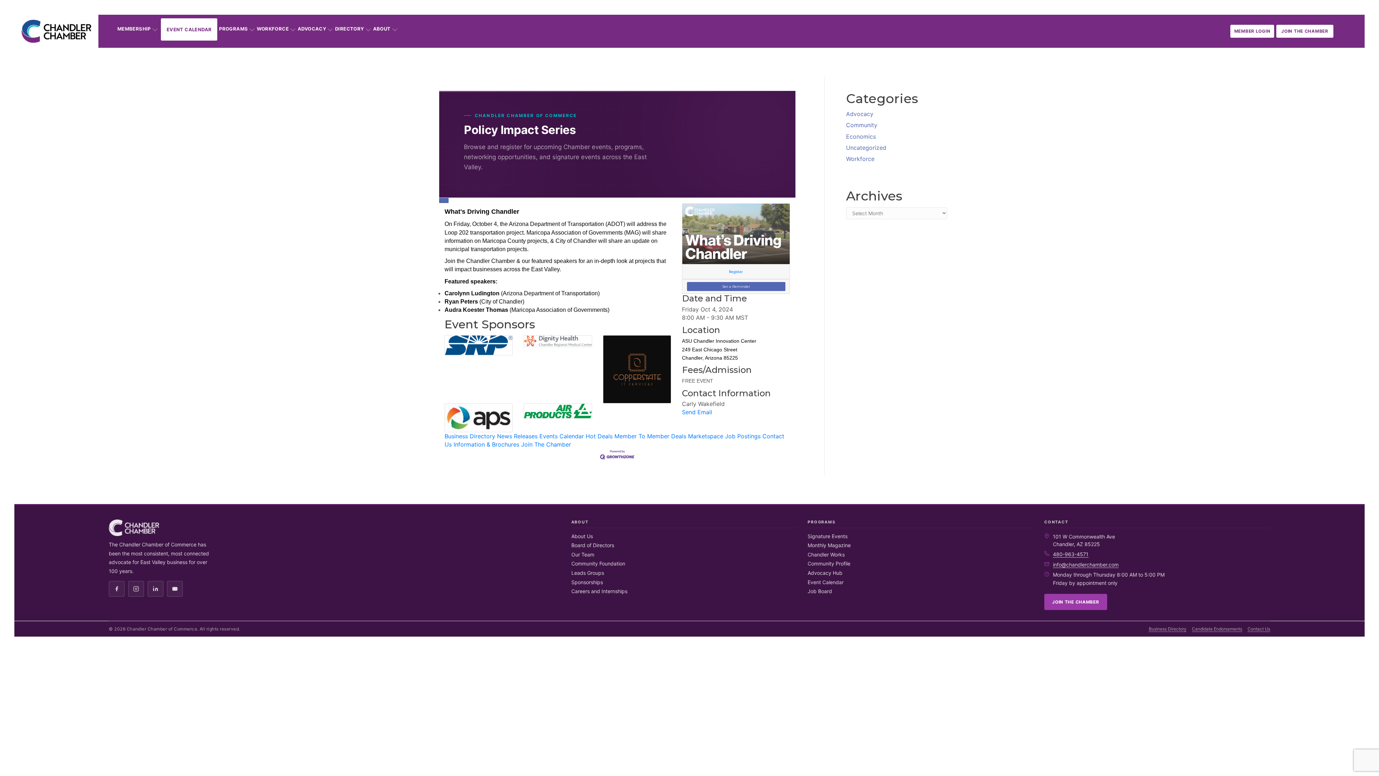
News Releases (517, 436)
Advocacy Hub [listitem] (825, 573)
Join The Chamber (546, 444)
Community (861, 125)
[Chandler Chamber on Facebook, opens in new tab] (117, 589)
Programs (233, 29)
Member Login (1252, 31)
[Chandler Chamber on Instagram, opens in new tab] (136, 589)
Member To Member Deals (650, 436)
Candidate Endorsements (1217, 629)
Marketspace (705, 436)
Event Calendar (189, 29)
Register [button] (736, 271)
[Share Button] (444, 200)
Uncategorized (866, 147)
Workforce (273, 29)
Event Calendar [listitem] (826, 582)
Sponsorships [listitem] (587, 582)
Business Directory (470, 436)
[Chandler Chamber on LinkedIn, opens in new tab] (155, 589)
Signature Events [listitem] (828, 536)
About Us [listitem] (582, 536)
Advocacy (312, 29)
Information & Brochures (486, 444)
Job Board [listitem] (820, 591)
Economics (861, 136)
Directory (349, 29)
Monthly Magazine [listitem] (829, 545)
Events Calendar (561, 436)
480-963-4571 (1070, 554)
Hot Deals (599, 436)
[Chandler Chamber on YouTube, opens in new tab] (175, 589)
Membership (134, 29)
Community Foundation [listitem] (598, 563)
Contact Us (1259, 629)
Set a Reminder (736, 286)
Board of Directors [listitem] (592, 545)
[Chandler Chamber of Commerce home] (56, 31)
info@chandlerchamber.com (1086, 565)
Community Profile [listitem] (829, 563)
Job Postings (743, 436)
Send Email (697, 412)
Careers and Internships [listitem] (599, 591)
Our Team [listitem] (582, 554)
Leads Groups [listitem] (587, 573)
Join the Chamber (1304, 31)
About (382, 29)
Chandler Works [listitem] (826, 554)
